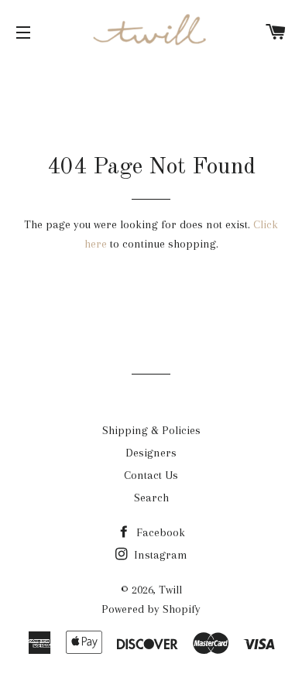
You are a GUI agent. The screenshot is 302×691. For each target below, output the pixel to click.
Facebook (159, 532)
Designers (151, 453)
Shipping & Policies (151, 430)
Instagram (159, 555)
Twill (170, 590)
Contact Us (151, 475)
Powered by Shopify (151, 609)
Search (151, 498)
